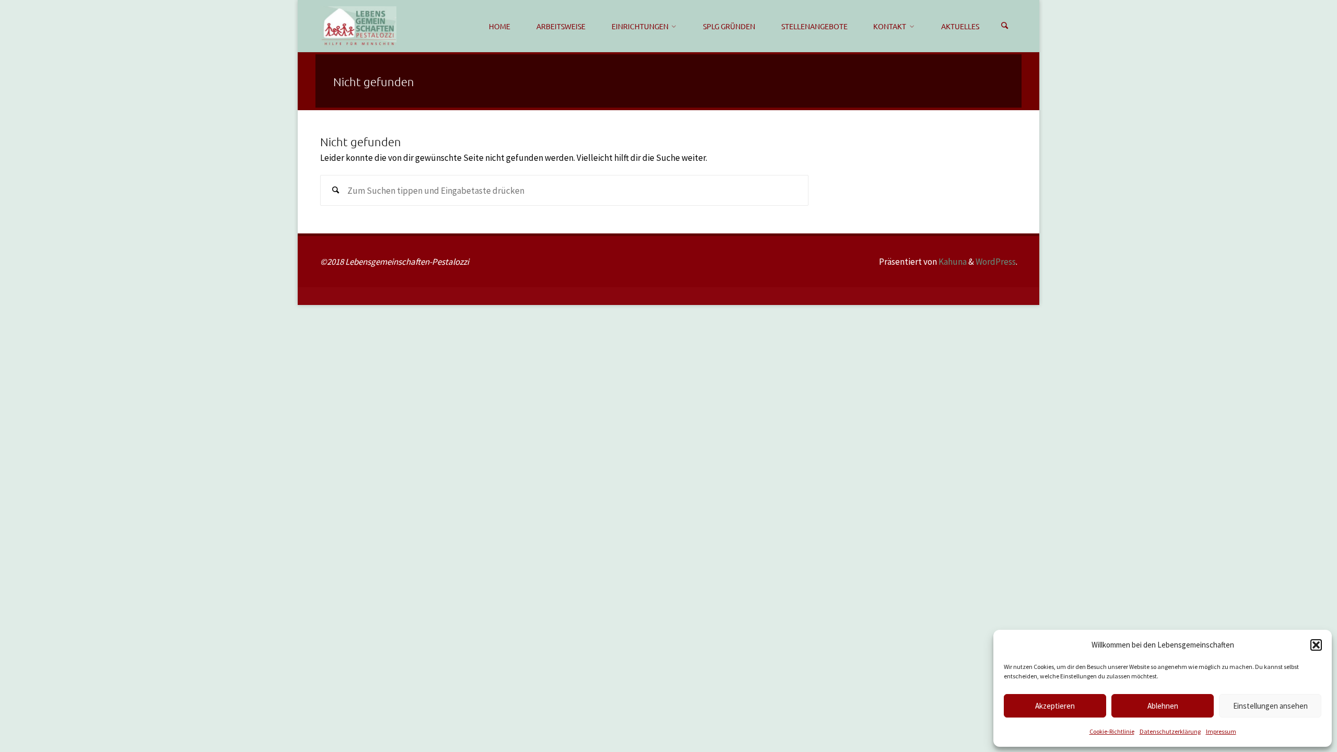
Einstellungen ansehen (1270, 706)
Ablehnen (1162, 706)
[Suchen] (1005, 26)
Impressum (1221, 731)
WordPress (996, 261)
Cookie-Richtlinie (1111, 731)
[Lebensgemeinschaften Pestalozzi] (358, 26)
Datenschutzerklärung (1170, 731)
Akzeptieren (1055, 706)
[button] (1316, 645)
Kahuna (952, 261)
